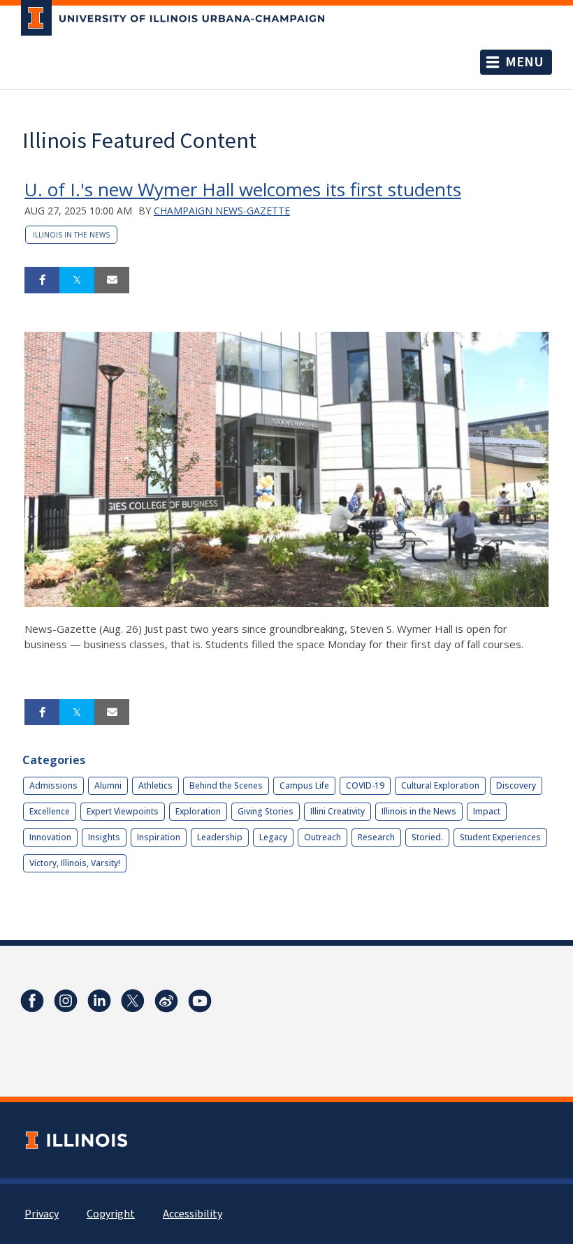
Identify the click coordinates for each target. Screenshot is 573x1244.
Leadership (219, 837)
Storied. (427, 837)
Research (376, 837)
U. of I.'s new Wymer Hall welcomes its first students (242, 189)
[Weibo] (166, 1001)
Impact (486, 811)
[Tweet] (76, 280)
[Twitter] (132, 1001)
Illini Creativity (337, 811)
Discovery (516, 785)
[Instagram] (65, 1001)
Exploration (198, 811)
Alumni (108, 785)
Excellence (49, 811)
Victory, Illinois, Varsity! (74, 863)
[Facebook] (32, 1001)
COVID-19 (365, 785)
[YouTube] (199, 1001)
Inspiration (158, 837)
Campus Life (304, 785)
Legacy (273, 837)
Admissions (53, 785)
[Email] (111, 280)
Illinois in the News (71, 235)
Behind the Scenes (226, 785)
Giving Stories (265, 811)
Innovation (50, 837)
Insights (104, 837)
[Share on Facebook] (41, 280)
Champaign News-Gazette (222, 210)
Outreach (322, 837)
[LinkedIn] (99, 1001)
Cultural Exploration (440, 785)
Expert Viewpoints (123, 811)
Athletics (155, 785)
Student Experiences (500, 837)
